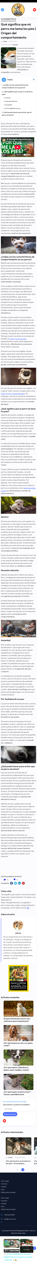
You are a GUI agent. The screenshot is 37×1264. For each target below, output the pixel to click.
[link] (6, 1241)
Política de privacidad (8, 1192)
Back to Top (34, 1248)
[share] (16, 1241)
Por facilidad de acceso (13, 108)
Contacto (4, 1184)
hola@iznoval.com (10, 1219)
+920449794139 (9, 1215)
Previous (17, 1169)
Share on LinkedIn (19, 883)
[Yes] (6, 880)
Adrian (5, 41)
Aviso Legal (5, 1181)
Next (22, 1169)
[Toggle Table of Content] (34, 79)
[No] (15, 880)
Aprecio (8, 98)
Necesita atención (11, 101)
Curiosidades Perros (8, 19)
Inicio (2, 1189)
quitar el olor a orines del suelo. (13, 393)
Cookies (3, 1187)
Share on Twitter (15, 883)
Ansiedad (9, 105)
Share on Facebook (11, 883)
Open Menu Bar (2, 9)
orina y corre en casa (18, 339)
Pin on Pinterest (23, 883)
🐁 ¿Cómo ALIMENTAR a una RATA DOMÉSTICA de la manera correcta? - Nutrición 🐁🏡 (11, 1241)
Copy (28, 908)
